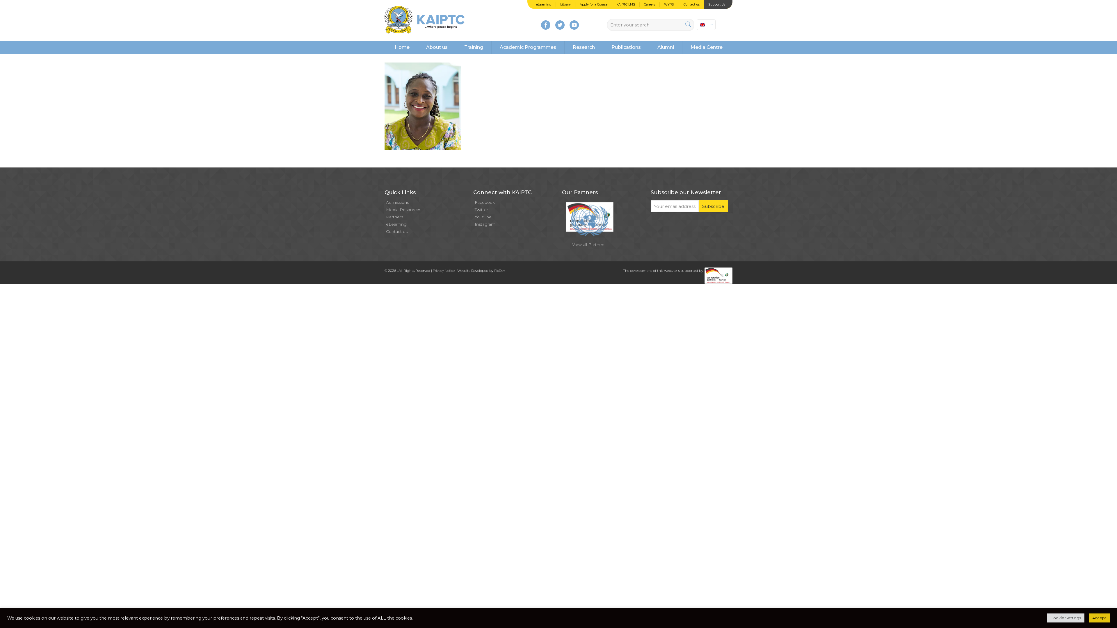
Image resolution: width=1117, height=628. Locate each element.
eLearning (543, 4)
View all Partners (588, 244)
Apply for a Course (593, 4)
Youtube (483, 217)
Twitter (481, 209)
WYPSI (669, 4)
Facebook (485, 202)
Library (565, 4)
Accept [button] (1099, 617)
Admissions (397, 202)
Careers (649, 4)
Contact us (692, 4)
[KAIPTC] (425, 20)
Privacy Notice (444, 271)
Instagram (485, 224)
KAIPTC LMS (625, 4)
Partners (394, 217)
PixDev (499, 271)
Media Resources (403, 209)
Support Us (716, 4)
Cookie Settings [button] (1065, 617)
